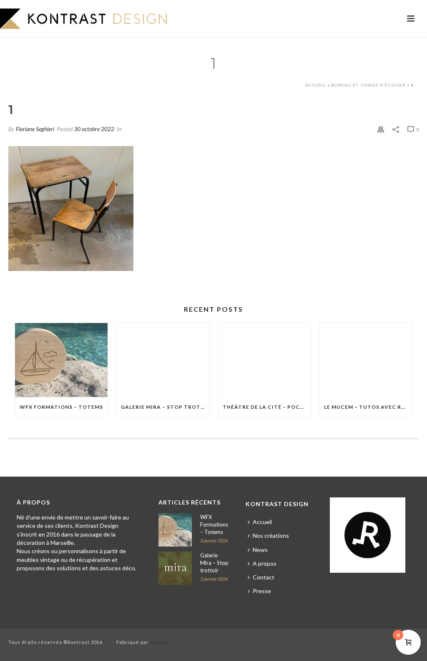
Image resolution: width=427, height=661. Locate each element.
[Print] (380, 128)
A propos (264, 563)
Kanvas (159, 642)
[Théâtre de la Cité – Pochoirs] (265, 360)
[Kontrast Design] (83, 18)
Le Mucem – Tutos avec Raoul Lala (368, 407)
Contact (263, 577)
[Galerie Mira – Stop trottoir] (163, 360)
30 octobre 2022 (94, 128)
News (260, 549)
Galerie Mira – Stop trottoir (165, 407)
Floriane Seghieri (35, 128)
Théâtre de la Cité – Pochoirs (267, 407)
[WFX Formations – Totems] (61, 360)
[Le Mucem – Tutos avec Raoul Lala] (366, 360)
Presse (262, 590)
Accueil (315, 84)
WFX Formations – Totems (61, 407)
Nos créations (271, 535)
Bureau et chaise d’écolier (368, 84)
